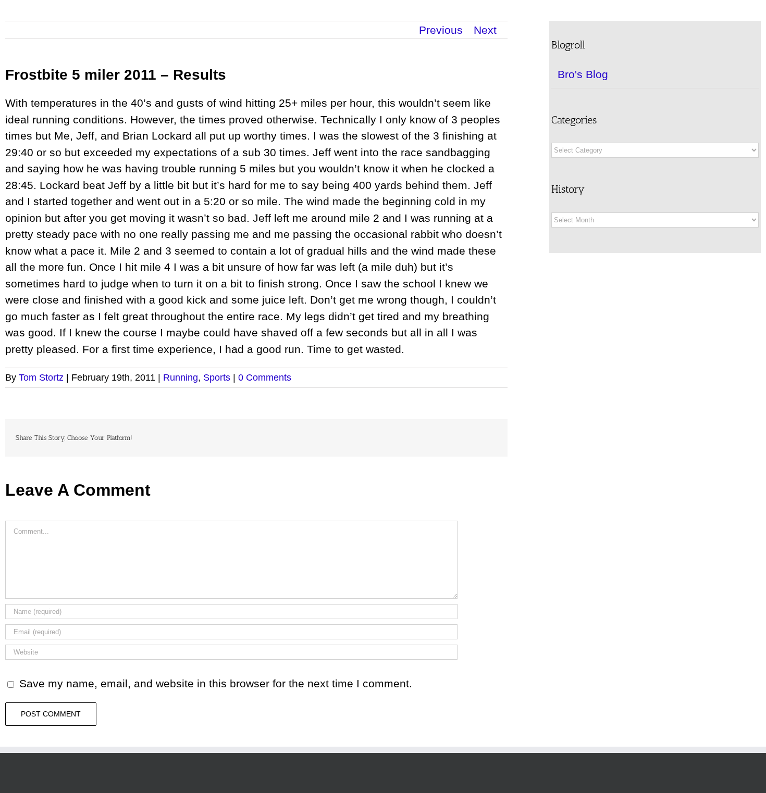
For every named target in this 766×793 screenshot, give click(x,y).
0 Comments (264, 377)
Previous (441, 30)
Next (485, 30)
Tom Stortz (41, 377)
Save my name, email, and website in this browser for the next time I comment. (215, 683)
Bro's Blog (583, 74)
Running (180, 377)
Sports (216, 377)
